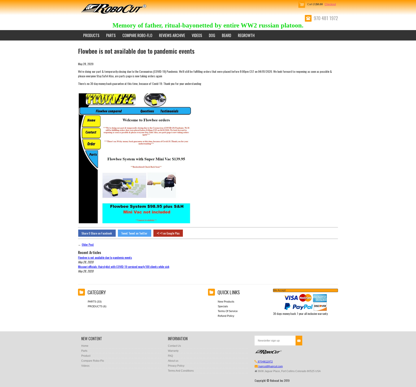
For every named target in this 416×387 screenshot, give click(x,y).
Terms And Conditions (181, 370)
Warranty (173, 350)
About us (173, 360)
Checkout (330, 4)
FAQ (170, 355)
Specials (223, 306)
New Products (226, 301)
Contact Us (174, 345)
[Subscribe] (299, 340)
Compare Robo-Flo (137, 35)
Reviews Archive (172, 35)
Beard (226, 35)
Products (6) (97, 306)
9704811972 (265, 361)
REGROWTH (246, 35)
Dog (212, 35)
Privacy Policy (176, 365)
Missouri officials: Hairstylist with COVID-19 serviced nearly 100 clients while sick (123, 266)
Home (84, 345)
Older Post (88, 244)
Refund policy (226, 315)
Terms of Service (228, 311)
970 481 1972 (326, 18)
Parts (111, 35)
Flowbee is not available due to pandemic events (105, 257)
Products (91, 35)
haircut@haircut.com (270, 366)
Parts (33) (95, 301)
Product (85, 355)
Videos (197, 35)
